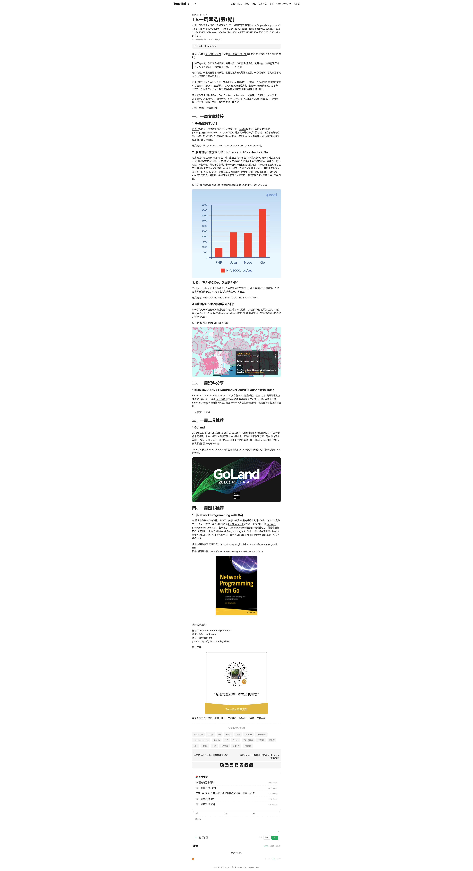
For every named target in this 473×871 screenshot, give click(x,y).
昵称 (196, 813)
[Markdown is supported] (196, 837)
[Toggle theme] (189, 3)
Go (220, 95)
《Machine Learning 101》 (216, 322)
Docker (227, 95)
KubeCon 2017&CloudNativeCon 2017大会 (214, 395)
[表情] (199, 837)
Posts (202, 15)
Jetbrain (248, 734)
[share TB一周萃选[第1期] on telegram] (246, 765)
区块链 (272, 740)
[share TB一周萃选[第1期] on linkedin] (226, 765)
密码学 (195, 129)
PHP (226, 740)
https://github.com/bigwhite (214, 641)
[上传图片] (203, 837)
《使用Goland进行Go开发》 (246, 449)
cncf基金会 (221, 399)
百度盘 (206, 412)
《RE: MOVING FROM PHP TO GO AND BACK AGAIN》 (231, 297)
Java (238, 734)
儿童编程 (261, 740)
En (195, 3)
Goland (228, 734)
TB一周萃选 (248, 740)
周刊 (195, 746)
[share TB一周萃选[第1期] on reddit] (231, 765)
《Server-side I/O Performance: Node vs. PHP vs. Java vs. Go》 (235, 185)
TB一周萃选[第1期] (237, 54)
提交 (274, 837)
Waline (274, 859)
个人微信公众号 (213, 54)
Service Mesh (199, 402)
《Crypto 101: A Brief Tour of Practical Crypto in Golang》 (232, 145)
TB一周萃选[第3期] (205, 804)
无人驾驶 (224, 746)
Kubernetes (239, 95)
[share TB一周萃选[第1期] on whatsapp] (241, 765)
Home (195, 15)
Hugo (249, 867)
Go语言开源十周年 (205, 782)
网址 (254, 813)
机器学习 (236, 746)
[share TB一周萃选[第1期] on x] (222, 765)
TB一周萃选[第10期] (206, 788)
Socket (236, 740)
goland (222, 433)
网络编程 (248, 746)
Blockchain (198, 734)
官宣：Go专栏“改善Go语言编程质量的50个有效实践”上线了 (225, 793)
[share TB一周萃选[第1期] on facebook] (236, 765)
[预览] (206, 837)
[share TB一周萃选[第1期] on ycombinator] (251, 765)
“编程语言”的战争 (205, 161)
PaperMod (255, 867)
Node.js (216, 740)
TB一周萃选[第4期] (205, 799)
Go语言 (242, 129)
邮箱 (225, 813)
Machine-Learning (201, 740)
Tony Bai (179, 3)
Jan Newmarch (236, 524)
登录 (266, 837)
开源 (214, 746)
